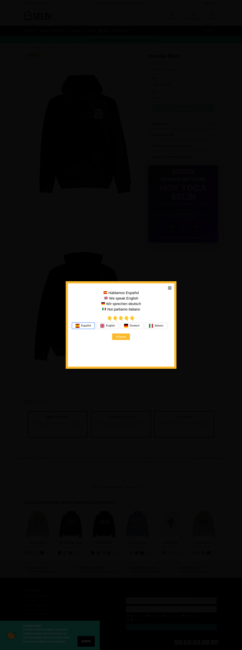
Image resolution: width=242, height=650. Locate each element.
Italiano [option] (159, 325)
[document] (121, 325)
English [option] (110, 325)
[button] (169, 288)
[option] (107, 326)
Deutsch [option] (135, 325)
